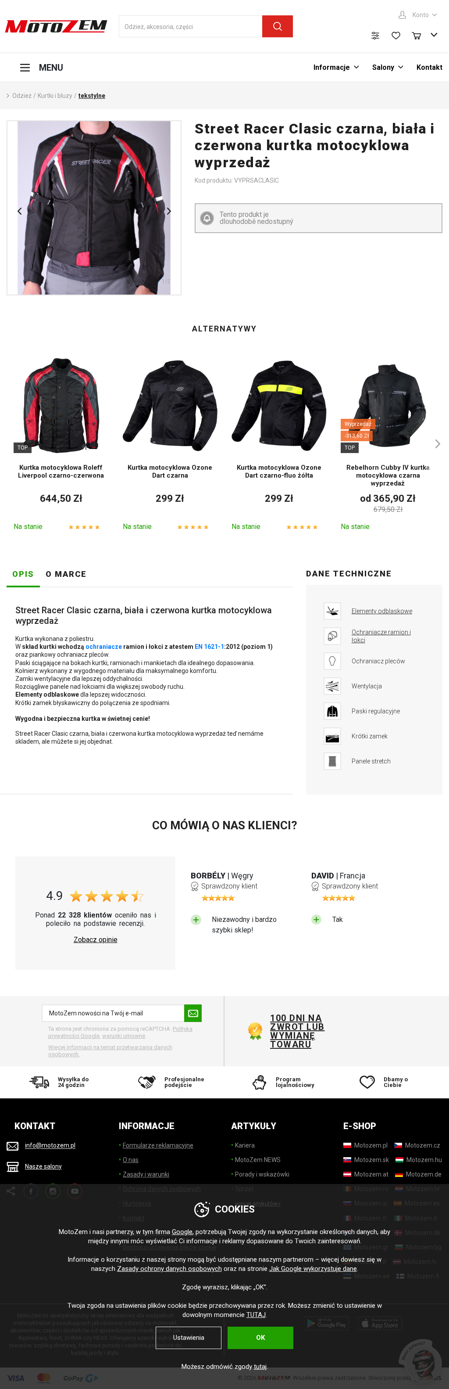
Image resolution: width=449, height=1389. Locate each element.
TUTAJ (256, 1315)
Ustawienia (188, 1338)
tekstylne (91, 96)
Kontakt (429, 67)
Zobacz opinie (96, 939)
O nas (131, 1159)
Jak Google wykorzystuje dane (313, 1269)
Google (182, 1232)
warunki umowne (123, 1036)
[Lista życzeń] (396, 35)
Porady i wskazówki (262, 1174)
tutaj (260, 1367)
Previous (19, 211)
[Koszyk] (420, 35)
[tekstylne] (94, 208)
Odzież (22, 96)
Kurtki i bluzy (55, 96)
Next (168, 211)
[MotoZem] (56, 26)
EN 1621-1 (209, 646)
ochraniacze (104, 646)
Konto (421, 14)
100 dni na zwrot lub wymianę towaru (297, 1031)
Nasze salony (43, 1166)
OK (260, 1338)
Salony (383, 67)
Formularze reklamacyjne (158, 1145)
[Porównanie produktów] (375, 35)
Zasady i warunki (146, 1174)
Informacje (332, 67)
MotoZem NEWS (258, 1159)
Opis (23, 574)
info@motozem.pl (50, 1145)
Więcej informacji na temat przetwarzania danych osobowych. (110, 1051)
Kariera (245, 1145)
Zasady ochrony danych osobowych (169, 1269)
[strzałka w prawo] (433, 443)
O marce (66, 574)
